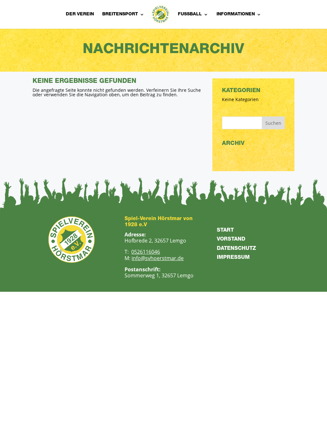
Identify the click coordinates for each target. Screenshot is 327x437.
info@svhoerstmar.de (158, 258)
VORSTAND (231, 239)
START (225, 230)
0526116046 (145, 251)
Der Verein (80, 14)
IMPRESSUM (233, 257)
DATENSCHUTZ (236, 248)
